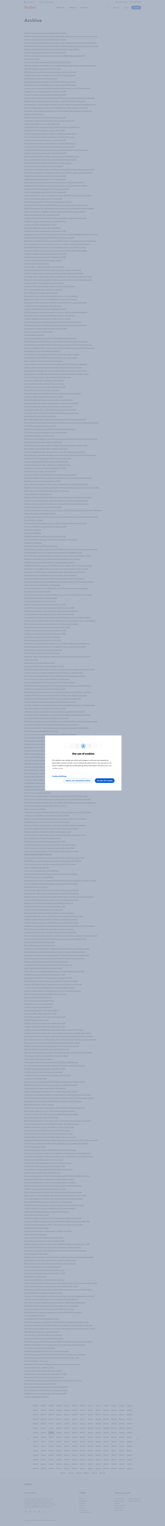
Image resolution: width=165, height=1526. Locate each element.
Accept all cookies (105, 781)
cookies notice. (57, 768)
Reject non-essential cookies (78, 781)
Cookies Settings (59, 776)
